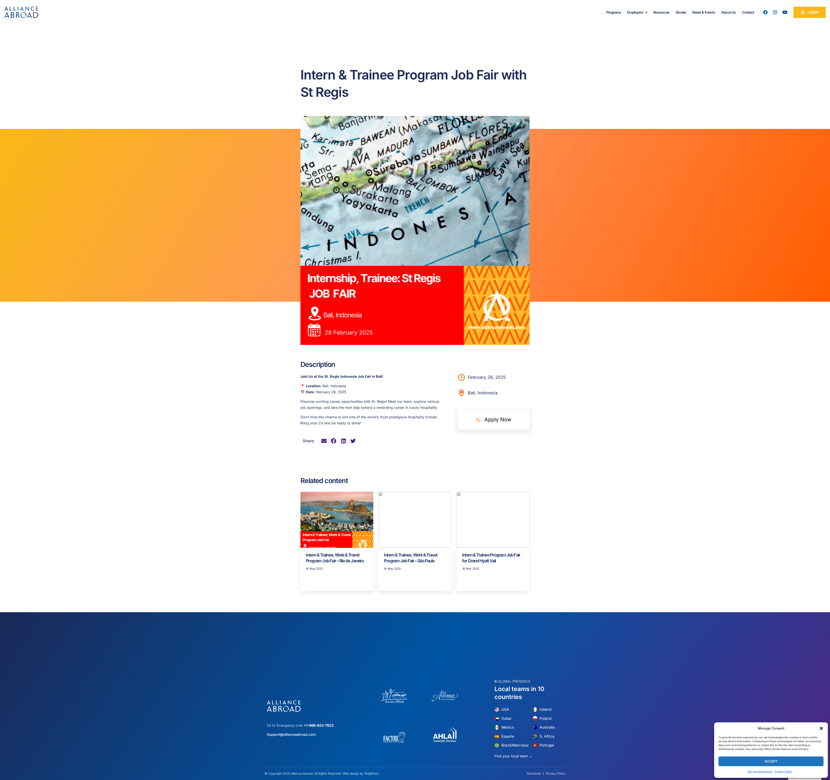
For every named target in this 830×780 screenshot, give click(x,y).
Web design (351, 773)
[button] (821, 728)
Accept (771, 761)
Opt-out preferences (760, 771)
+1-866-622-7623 (319, 725)
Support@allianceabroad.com (291, 734)
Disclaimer (534, 773)
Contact (748, 12)
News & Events (703, 12)
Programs (613, 12)
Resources (661, 12)
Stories (681, 12)
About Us (728, 12)
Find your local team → (513, 756)
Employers (635, 12)
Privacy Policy (783, 771)
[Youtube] (785, 12)
